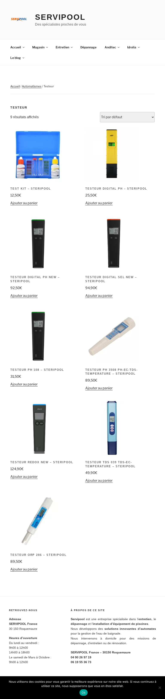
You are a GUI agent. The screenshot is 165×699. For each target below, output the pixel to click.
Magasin (38, 47)
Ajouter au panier (24, 203)
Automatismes (31, 86)
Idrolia (131, 47)
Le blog (15, 58)
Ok (84, 692)
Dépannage (88, 47)
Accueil (15, 47)
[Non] (159, 687)
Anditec (110, 47)
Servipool (60, 17)
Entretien (62, 47)
